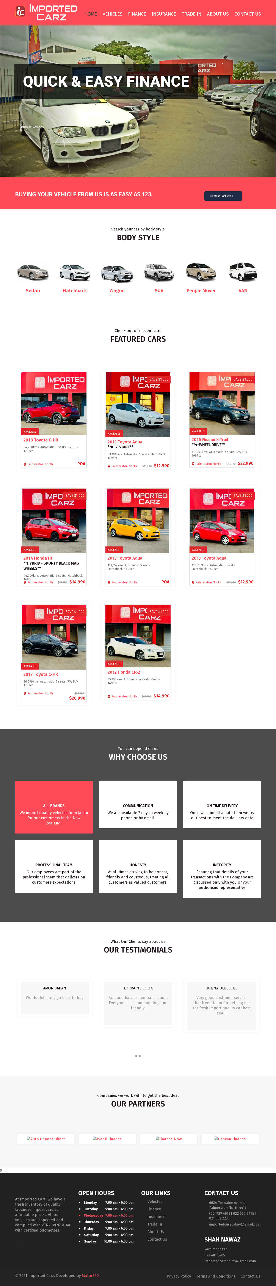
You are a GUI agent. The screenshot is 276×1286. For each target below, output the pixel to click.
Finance (137, 14)
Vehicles (112, 14)
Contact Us (247, 14)
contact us (250, 1276)
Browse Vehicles (32, 127)
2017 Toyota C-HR (41, 674)
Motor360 (90, 1275)
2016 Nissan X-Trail (210, 439)
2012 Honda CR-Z (124, 672)
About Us (218, 14)
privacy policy (179, 1276)
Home (90, 14)
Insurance (164, 14)
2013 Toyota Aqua (125, 442)
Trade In (191, 14)
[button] (136, 1055)
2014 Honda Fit (38, 558)
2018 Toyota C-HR (41, 440)
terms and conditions (216, 1276)
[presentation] (20, 1016)
